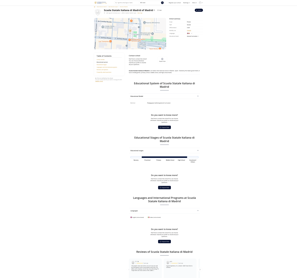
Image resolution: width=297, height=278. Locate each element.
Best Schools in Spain (113, 6)
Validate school (99, 81)
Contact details (101, 59)
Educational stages (102, 64)
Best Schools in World (102, 6)
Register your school (175, 3)
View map (139, 13)
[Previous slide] (129, 269)
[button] (164, 96)
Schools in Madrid (124, 6)
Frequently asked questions (104, 72)
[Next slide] (200, 269)
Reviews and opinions (102, 69)
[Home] (94, 6)
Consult (189, 30)
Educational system (102, 62)
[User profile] (201, 2)
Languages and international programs (107, 67)
